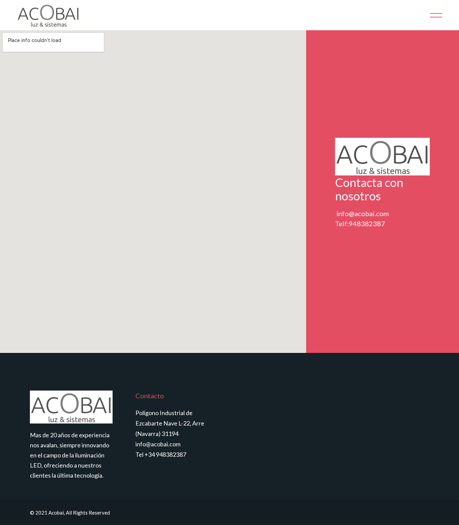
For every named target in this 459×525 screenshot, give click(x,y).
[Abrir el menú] (436, 15)
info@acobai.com (157, 444)
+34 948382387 (165, 454)
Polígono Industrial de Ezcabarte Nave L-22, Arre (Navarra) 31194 (169, 423)
